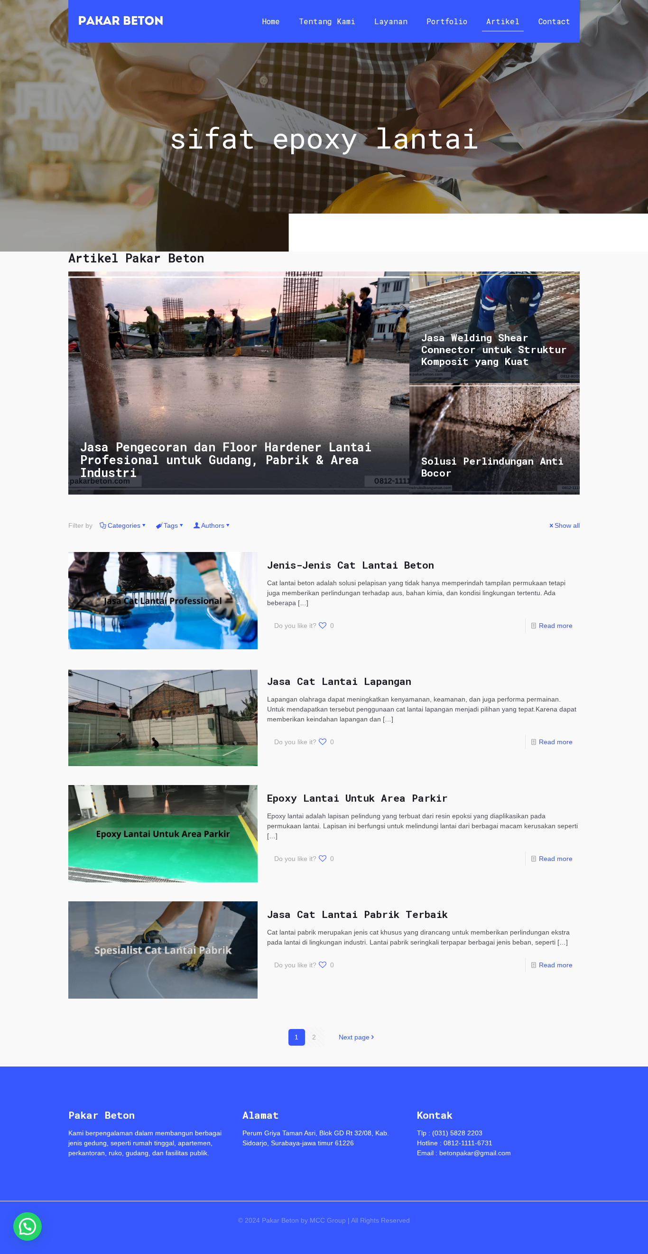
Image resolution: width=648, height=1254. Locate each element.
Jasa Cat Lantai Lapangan (339, 681)
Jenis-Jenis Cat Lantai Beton (350, 564)
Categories (124, 525)
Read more (556, 625)
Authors (212, 525)
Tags (171, 525)
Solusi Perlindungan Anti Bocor (492, 466)
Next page (354, 1037)
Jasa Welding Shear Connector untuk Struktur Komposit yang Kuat (494, 349)
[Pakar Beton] (121, 21)
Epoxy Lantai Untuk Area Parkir (357, 798)
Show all (567, 525)
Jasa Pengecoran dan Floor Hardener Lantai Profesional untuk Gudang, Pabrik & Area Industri (226, 459)
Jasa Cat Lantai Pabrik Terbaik (357, 914)
